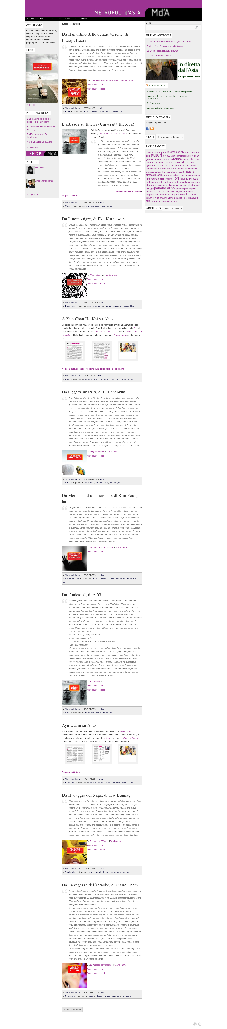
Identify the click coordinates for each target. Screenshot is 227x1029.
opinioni (182, 185)
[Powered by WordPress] (195, 1024)
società (186, 194)
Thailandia (70, 872)
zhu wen (172, 201)
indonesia (124, 306)
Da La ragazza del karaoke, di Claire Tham (100, 885)
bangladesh (182, 156)
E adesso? (113, 134)
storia (193, 194)
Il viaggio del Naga (98, 841)
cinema (184, 159)
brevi (190, 156)
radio (172, 191)
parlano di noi (126, 379)
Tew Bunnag (115, 841)
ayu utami (100, 782)
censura (157, 159)
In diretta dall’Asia (158, 85)
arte (197, 152)
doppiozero (177, 165)
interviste (190, 175)
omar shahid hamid (169, 185)
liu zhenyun (115, 483)
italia (197, 175)
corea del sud (115, 578)
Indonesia (70, 306)
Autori (51, 18)
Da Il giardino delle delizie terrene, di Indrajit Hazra (170, 41)
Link (101, 108)
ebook (185, 165)
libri (121, 111)
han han (161, 172)
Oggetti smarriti (97, 452)
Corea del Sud (72, 578)
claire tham (110, 996)
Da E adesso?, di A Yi (81, 594)
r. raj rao (156, 191)
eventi (174, 168)
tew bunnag (115, 872)
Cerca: (149, 23)
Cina (67, 206)
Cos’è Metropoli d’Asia (35, 18)
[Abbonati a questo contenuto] (147, 85)
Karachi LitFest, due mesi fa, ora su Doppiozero (169, 92)
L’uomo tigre (95, 275)
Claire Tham (120, 965)
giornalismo (151, 172)
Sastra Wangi (125, 731)
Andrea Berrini (120, 335)
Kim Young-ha (122, 547)
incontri (181, 172)
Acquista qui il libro (95, 84)
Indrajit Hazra (127, 80)
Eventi (67, 18)
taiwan (149, 198)
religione (179, 191)
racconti (165, 191)
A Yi (123, 134)
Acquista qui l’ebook (96, 89)
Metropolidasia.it (81, 18)
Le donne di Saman (129, 738)
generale (193, 168)
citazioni (95, 111)
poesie (187, 188)
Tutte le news (32, 147)
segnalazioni (152, 194)
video (188, 198)
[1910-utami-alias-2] (102, 763)
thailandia (126, 872)
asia (148, 155)
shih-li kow (165, 194)
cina (97, 206)
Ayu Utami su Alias (79, 725)
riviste (191, 191)
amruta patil (161, 152)
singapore (126, 996)
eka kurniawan (111, 306)
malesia (150, 182)
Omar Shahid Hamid (44, 181)
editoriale (150, 168)
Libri (59, 18)
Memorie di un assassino (101, 547)
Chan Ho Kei (112, 332)
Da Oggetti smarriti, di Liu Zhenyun (93, 392)
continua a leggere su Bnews (127, 191)
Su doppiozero (153, 103)
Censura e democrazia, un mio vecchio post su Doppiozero (168, 97)
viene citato (103, 134)
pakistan (191, 185)
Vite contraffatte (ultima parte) (161, 108)
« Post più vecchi (72, 1009)
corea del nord (165, 162)
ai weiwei (150, 152)
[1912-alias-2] (102, 360)
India (67, 111)
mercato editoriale (164, 182)
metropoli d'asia (182, 182)
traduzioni (180, 198)
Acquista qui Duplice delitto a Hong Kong (105, 369)
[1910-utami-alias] (75, 763)
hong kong (172, 172)
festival (181, 168)
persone (180, 188)
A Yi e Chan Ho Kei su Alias (39, 142)
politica (194, 188)
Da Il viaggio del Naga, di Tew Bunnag (96, 795)
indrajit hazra (112, 111)
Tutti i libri (30, 105)
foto (187, 168)
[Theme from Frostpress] (200, 1024)
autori (86, 111)
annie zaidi (189, 152)
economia (193, 165)
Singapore (70, 996)
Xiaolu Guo (40, 167)
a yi (85, 206)
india (102, 111)
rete (185, 191)
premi (149, 191)
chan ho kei (168, 159)
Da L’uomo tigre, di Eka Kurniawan (93, 218)
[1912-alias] (75, 360)
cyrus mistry (152, 165)
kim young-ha (129, 578)
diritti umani (165, 165)
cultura (192, 162)
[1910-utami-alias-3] (128, 360)
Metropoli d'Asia (72, 108)
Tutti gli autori (32, 194)
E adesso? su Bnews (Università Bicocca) (98, 124)
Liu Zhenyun (112, 452)
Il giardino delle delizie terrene (104, 80)
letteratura (166, 179)
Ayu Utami (106, 738)
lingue (182, 179)
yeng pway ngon (159, 201)
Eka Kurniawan (111, 275)
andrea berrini (95, 379)
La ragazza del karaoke (100, 965)
